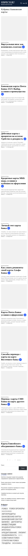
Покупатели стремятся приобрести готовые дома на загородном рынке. (12, 488)
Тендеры (6, 543)
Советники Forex (10, 538)
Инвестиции (9, 524)
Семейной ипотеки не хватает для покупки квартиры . (12, 493)
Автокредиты (8, 514)
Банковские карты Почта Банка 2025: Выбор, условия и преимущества (13, 89)
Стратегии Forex (10, 540)
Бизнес (6, 522)
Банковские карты (5, 42)
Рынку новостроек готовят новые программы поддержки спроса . (13, 483)
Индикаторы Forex (11, 527)
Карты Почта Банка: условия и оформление (12, 313)
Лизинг (22, 532)
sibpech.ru (8, 2)
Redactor (3, 55)
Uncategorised (7, 511)
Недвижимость (9, 535)
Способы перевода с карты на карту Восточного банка (11, 357)
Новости (20, 535)
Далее (19, 460)
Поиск (2, 465)
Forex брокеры (16, 509)
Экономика (17, 543)
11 (15, 460)
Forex (5, 509)
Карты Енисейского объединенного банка (11, 445)
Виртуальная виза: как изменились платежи (12, 45)
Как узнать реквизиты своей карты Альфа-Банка (12, 270)
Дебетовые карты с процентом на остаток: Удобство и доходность (12, 136)
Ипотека (6, 530)
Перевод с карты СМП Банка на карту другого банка (12, 402)
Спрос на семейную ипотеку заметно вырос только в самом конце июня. (13, 499)
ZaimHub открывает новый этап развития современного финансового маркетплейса (12, 477)
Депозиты (16, 522)
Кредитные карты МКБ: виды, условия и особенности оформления (13, 181)
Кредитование (9, 532)
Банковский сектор (12, 519)
